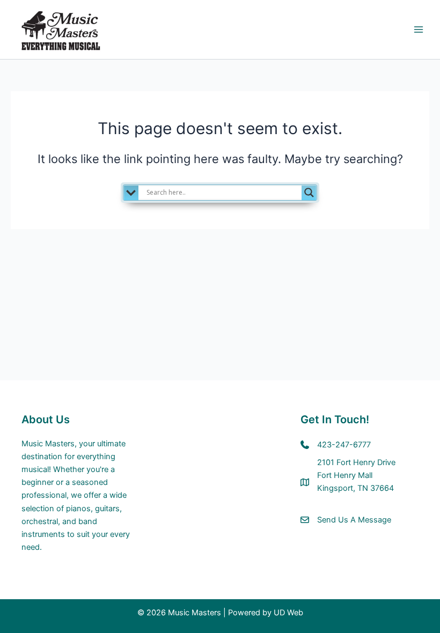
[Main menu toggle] (418, 29)
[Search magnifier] (309, 192)
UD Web (288, 612)
